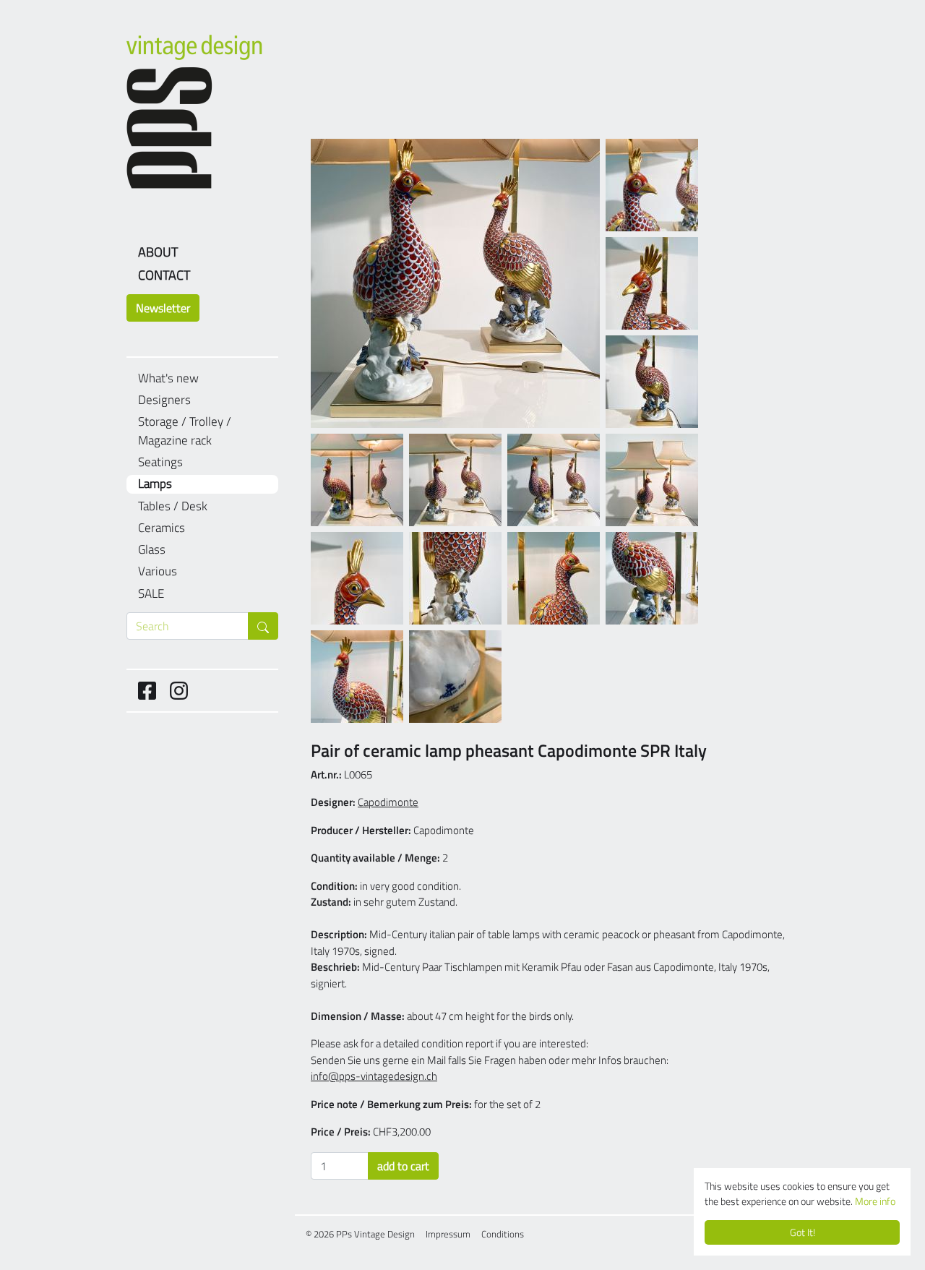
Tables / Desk (172, 506)
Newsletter (163, 308)
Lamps (155, 484)
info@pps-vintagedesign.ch (374, 1076)
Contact (164, 275)
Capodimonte (388, 802)
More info (875, 1201)
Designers (164, 400)
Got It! (802, 1232)
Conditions (502, 1234)
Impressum (448, 1234)
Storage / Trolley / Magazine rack (184, 431)
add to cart (403, 1166)
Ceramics (161, 528)
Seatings (160, 462)
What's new (168, 378)
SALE (151, 594)
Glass (151, 550)
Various (157, 571)
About (158, 252)
